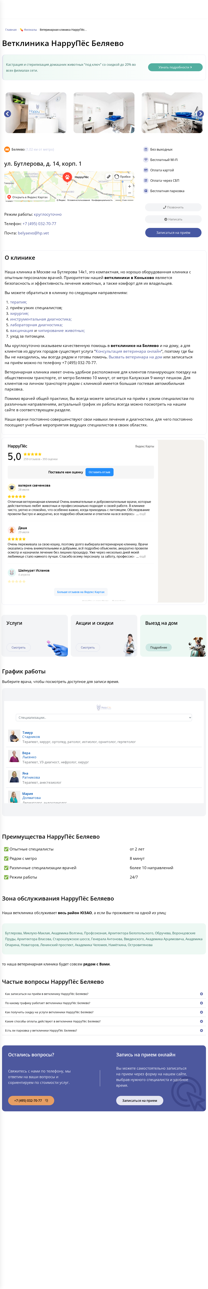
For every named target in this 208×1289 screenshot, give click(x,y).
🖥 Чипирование (123, 1197)
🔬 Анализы (120, 1171)
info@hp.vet (171, 1152)
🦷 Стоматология (125, 1163)
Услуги (110, 7)
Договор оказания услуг (176, 1226)
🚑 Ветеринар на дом (128, 1205)
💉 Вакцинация (123, 1188)
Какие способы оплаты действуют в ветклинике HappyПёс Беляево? (53, 1021)
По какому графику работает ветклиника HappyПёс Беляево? (47, 1003)
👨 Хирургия (121, 1154)
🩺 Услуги (21, 1163)
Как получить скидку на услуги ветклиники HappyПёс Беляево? (49, 1012)
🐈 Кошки (70, 1145)
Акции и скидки (95, 623)
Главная (79, 7)
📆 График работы (28, 1188)
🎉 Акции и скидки (28, 1197)
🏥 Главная (22, 1145)
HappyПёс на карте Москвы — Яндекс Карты (104, 600)
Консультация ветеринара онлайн (128, 351)
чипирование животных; (61, 330)
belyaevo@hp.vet (33, 232)
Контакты (104, 22)
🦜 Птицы (70, 1180)
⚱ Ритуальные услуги (128, 1214)
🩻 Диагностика (123, 1180)
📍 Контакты (24, 1214)
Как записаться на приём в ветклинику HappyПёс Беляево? (46, 994)
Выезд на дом (161, 623)
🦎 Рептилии (73, 1171)
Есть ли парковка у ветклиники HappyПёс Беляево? (41, 1030)
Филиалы (95, 7)
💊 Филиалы (23, 1154)
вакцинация (21, 330)
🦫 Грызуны (72, 1163)
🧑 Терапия (120, 1145)
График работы (83, 22)
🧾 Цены (20, 1171)
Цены (123, 7)
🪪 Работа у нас (26, 1205)
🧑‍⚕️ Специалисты (27, 1180)
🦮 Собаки (71, 1154)
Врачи (135, 7)
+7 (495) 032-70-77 (182, 9)
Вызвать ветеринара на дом (135, 356)
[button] (7, 113)
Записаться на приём (177, 1168)
